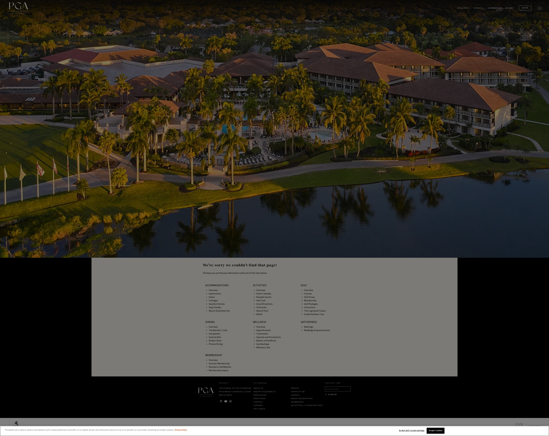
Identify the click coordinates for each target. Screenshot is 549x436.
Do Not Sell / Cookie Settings (411, 430)
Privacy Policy (181, 430)
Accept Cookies (435, 430)
